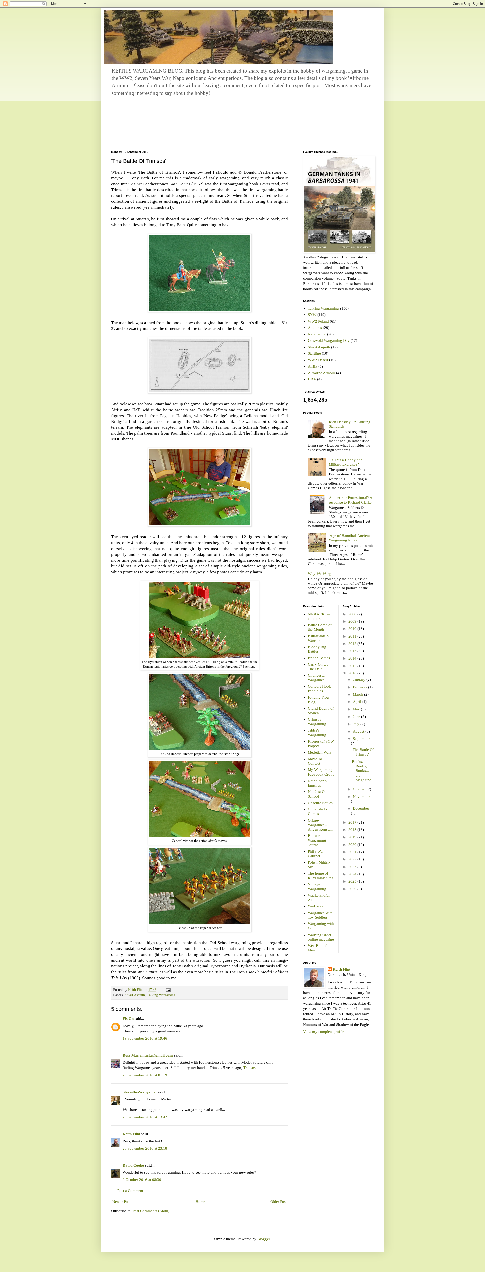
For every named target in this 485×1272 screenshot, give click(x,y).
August (359, 731)
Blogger (263, 1239)
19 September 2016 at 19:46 (145, 1038)
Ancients (315, 328)
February (360, 687)
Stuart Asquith (135, 995)
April (357, 702)
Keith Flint (131, 1134)
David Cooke (133, 1165)
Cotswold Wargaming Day (329, 340)
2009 (352, 621)
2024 (352, 874)
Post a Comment (130, 1191)
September (361, 739)
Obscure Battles (320, 803)
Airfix (312, 366)
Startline (314, 353)
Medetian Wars (319, 752)
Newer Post (121, 1202)
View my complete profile (323, 1032)
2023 (352, 867)
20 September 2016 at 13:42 (145, 1117)
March (358, 694)
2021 (352, 852)
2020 (352, 845)
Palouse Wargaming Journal (317, 840)
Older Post (278, 1202)
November (361, 796)
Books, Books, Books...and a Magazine (362, 771)
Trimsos (249, 1068)
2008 (352, 614)
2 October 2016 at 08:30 (142, 1180)
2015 (352, 666)
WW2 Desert (318, 360)
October (360, 789)
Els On (128, 1019)
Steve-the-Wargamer (140, 1092)
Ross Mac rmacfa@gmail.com (148, 1055)
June (357, 717)
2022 (352, 859)
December (361, 808)
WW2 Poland (318, 321)
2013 (352, 651)
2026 (352, 889)
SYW (312, 315)
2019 (352, 837)
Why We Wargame (322, 574)
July (356, 724)
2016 (352, 673)
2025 (352, 881)
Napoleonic (317, 334)
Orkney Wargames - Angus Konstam (320, 824)
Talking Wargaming (161, 995)
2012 (352, 644)
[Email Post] (168, 990)
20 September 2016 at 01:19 (145, 1075)
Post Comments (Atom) (151, 1211)
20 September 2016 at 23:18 (145, 1148)
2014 (352, 658)
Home (200, 1202)
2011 (352, 636)
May (357, 709)
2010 (352, 629)
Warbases (315, 906)
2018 (352, 830)
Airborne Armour (321, 373)
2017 (352, 822)
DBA (312, 379)
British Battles (319, 658)
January (359, 679)
